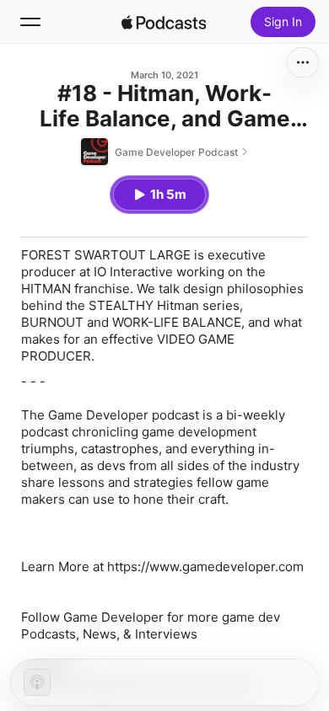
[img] (163, 21)
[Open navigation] (30, 21)
